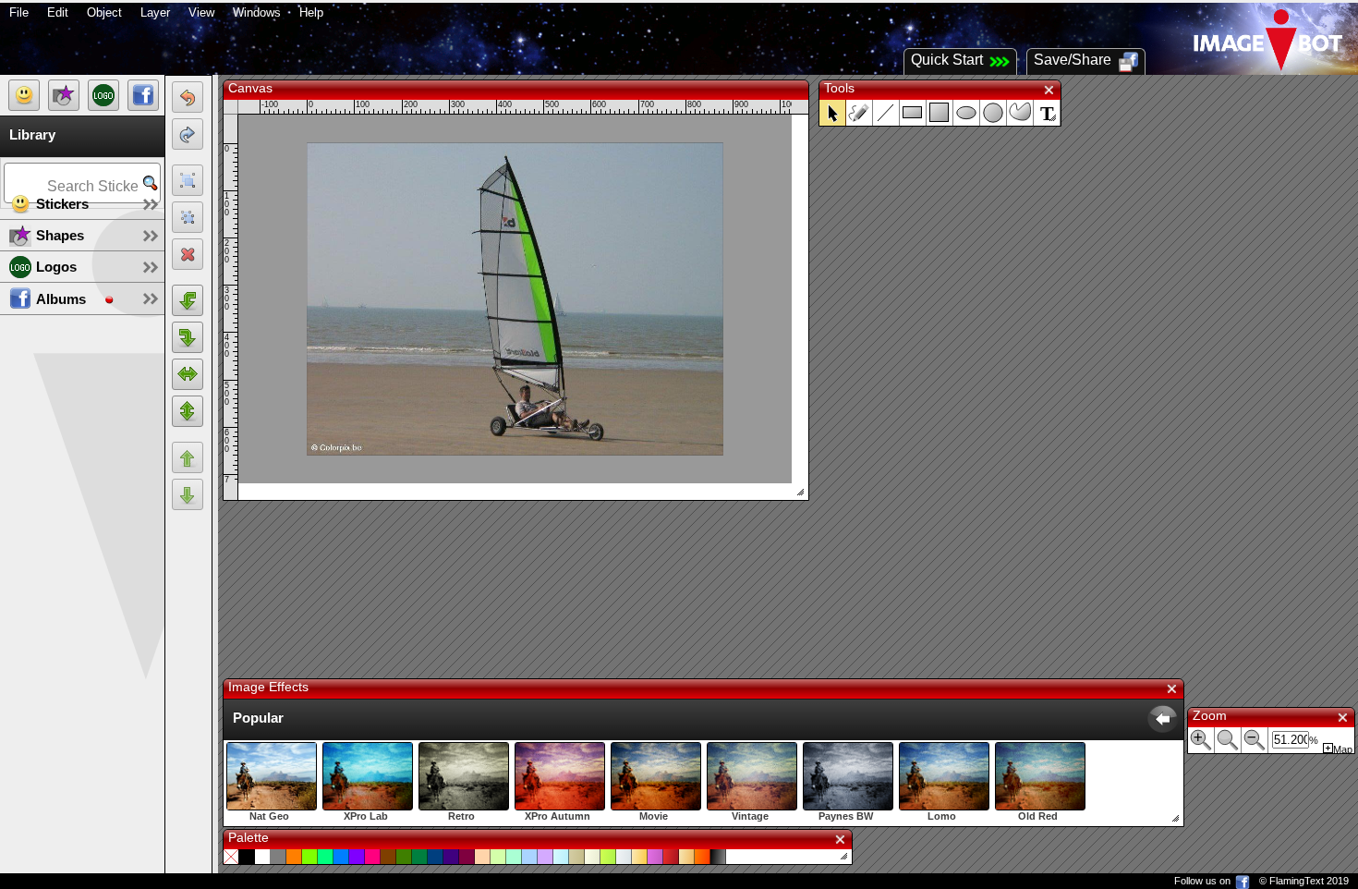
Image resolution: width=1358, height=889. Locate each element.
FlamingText (1296, 880)
